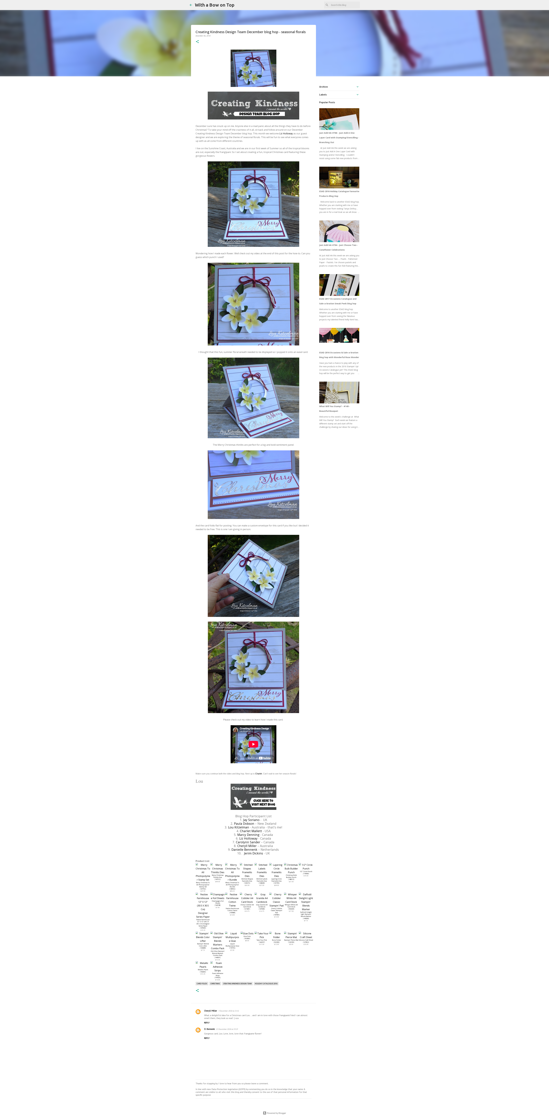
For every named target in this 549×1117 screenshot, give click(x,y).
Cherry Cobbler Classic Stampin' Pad (276, 910)
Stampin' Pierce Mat (291, 940)
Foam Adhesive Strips (217, 974)
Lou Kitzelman (238, 827)
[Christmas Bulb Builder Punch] (291, 872)
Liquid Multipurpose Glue (232, 945)
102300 (276, 942)
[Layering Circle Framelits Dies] (276, 876)
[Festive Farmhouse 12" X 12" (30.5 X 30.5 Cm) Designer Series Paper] (203, 916)
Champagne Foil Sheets (218, 902)
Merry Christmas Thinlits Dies (217, 876)
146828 (261, 883)
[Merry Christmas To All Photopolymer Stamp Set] (203, 879)
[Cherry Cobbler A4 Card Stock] (247, 901)
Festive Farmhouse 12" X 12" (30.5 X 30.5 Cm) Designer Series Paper (203, 923)
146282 (202, 972)
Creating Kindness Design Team (237, 983)
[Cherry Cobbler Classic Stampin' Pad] (276, 905)
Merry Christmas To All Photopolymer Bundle (232, 885)
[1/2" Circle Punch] (306, 868)
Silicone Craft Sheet (306, 940)
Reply (206, 1022)
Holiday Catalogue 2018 (266, 983)
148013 (291, 879)
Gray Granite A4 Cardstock (261, 906)
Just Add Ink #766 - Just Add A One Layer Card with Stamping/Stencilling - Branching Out (339, 137)
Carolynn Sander (248, 842)
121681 (247, 909)
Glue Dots (247, 936)
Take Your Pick (262, 940)
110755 (232, 948)
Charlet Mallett (251, 831)
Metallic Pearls (203, 970)
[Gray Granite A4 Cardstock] (262, 901)
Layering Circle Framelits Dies (276, 880)
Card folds (202, 983)
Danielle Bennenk (244, 849)
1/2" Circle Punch (306, 871)
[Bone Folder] (276, 937)
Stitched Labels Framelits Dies (261, 880)
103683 (247, 938)
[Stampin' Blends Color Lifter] (203, 940)
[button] (197, 42)
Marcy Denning (248, 835)
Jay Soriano (251, 820)
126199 (291, 942)
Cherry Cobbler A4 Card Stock (247, 906)
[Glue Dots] (247, 933)
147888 (232, 913)
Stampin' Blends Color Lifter (203, 945)
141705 (276, 883)
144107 (261, 942)
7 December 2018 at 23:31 (228, 1011)
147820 (202, 928)
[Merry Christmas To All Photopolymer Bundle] (232, 879)
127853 (306, 942)
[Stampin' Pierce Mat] (291, 937)
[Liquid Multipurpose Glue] (232, 940)
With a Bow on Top (214, 4)
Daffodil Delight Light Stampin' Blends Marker (306, 914)
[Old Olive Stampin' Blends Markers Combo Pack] (217, 948)
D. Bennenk (209, 1029)
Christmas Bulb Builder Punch (291, 876)
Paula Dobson (244, 823)
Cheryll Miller (247, 846)
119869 (306, 874)
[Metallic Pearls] (203, 966)
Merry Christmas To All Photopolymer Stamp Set (203, 885)
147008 (261, 909)
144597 (217, 957)
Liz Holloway (286, 133)
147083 (276, 915)
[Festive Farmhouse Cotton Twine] (232, 905)
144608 (202, 948)
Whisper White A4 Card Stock (291, 906)
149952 (232, 889)
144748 (217, 905)
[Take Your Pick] (262, 937)
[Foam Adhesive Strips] (217, 970)
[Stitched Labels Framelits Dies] (262, 876)
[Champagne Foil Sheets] (217, 898)
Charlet (258, 773)
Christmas (215, 983)
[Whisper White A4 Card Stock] (291, 901)
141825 (217, 977)
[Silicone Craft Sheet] (306, 937)
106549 (291, 909)
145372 (247, 883)
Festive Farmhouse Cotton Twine (232, 909)
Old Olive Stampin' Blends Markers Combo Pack (218, 953)
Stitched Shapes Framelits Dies (247, 880)
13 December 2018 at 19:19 (227, 1029)
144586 (306, 918)
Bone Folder (276, 940)
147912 (217, 879)
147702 (202, 889)
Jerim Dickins (253, 853)
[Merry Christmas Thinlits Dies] (217, 872)
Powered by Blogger (276, 1113)
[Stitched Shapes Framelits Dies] (247, 876)
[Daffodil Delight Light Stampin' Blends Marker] (306, 909)
